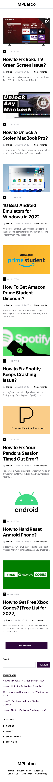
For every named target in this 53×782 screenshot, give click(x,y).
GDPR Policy (41, 773)
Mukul (9, 72)
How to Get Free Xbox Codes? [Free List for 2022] (25, 607)
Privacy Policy (24, 770)
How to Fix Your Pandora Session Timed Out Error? (20, 453)
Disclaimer (27, 773)
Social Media (13, 736)
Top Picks (11, 742)
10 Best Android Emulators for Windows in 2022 (21, 211)
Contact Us (13, 773)
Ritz (8, 620)
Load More (25, 645)
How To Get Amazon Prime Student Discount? (24, 292)
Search (6, 659)
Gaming (10, 726)
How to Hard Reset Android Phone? (22, 532)
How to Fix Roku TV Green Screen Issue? (24, 62)
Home (11, 770)
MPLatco (27, 4)
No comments (40, 72)
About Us (38, 770)
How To (10, 731)
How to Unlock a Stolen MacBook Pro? (25, 135)
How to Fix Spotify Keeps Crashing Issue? (22, 374)
